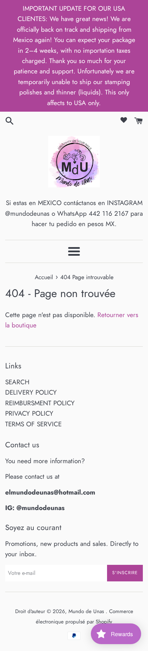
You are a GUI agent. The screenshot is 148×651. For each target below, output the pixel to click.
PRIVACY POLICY (29, 413)
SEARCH (17, 382)
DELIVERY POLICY (31, 392)
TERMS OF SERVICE (33, 424)
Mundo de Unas (87, 611)
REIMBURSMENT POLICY (40, 403)
